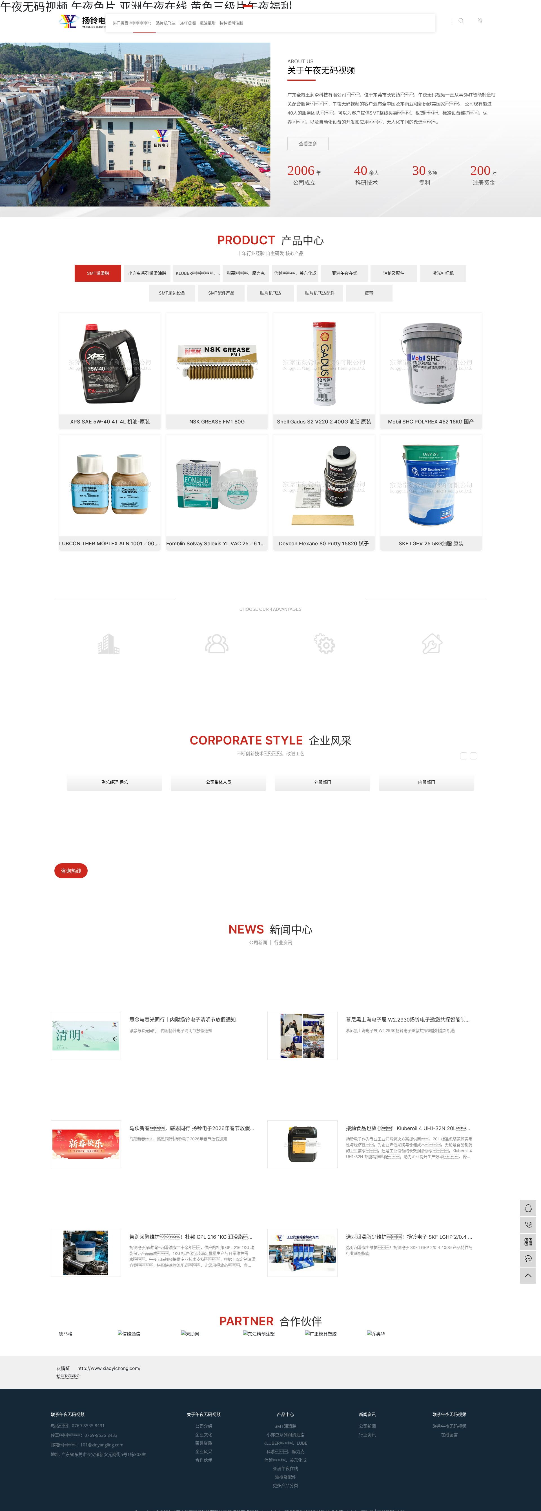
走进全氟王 (378, 21)
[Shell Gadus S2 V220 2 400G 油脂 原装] (324, 582)
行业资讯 (283, 1161)
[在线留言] (528, 1259)
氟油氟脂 (208, 242)
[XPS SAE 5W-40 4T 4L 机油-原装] (110, 582)
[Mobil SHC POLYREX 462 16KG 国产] (431, 582)
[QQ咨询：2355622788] (528, 1208)
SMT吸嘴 (188, 242)
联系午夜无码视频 (415, 21)
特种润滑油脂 (231, 242)
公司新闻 (258, 1161)
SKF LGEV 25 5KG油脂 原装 (431, 762)
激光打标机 (245, 21)
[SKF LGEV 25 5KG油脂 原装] (431, 704)
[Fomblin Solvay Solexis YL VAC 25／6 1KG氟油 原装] (217, 704)
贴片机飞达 (166, 242)
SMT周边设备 (212, 21)
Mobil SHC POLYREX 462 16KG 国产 (431, 641)
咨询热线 (71, 1090)
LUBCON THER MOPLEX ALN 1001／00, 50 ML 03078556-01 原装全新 (144, 762)
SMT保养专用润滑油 (285, 21)
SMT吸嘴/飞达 (175, 21)
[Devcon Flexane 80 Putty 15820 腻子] (324, 704)
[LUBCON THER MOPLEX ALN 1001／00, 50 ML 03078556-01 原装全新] (110, 704)
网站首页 (144, 21)
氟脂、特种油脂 (336, 21)
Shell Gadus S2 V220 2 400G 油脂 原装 (324, 641)
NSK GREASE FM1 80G (217, 641)
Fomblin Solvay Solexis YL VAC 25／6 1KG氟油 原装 (227, 762)
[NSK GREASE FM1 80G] (217, 582)
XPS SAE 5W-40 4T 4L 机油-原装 (110, 641)
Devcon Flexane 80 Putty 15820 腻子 (324, 762)
